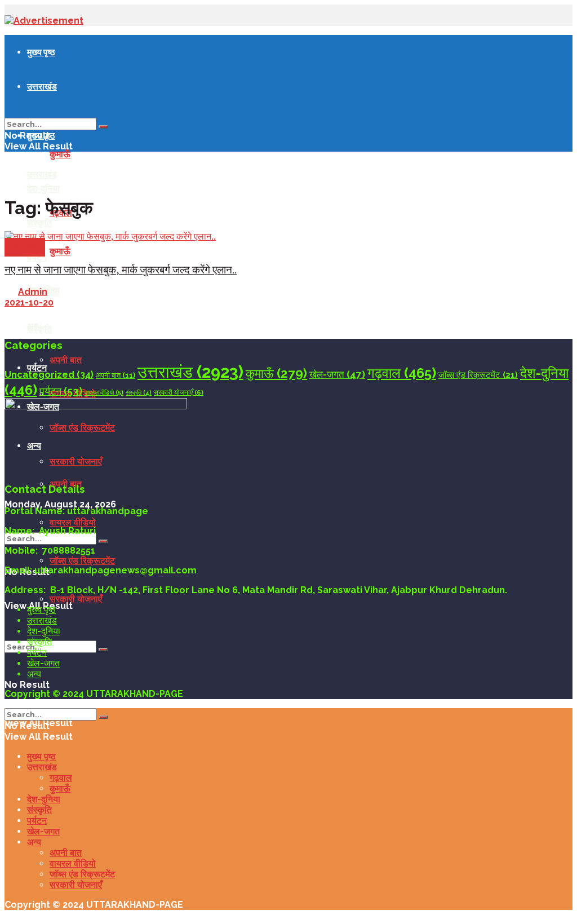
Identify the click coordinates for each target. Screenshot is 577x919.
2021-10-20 (29, 302)
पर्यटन (37, 257)
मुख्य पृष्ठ (41, 52)
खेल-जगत (337, 374)
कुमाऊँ (60, 154)
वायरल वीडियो (73, 522)
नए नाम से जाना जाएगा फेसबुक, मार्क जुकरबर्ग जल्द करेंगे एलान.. (121, 269)
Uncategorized (49, 374)
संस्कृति (39, 328)
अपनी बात (66, 360)
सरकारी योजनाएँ (76, 599)
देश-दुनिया (43, 188)
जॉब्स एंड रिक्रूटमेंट (82, 560)
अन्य (34, 674)
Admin (32, 291)
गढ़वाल (401, 373)
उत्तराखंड (42, 86)
